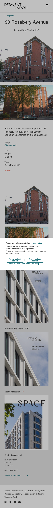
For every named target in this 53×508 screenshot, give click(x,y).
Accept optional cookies (15, 260)
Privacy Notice (36, 243)
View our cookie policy (30, 264)
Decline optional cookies (35, 260)
